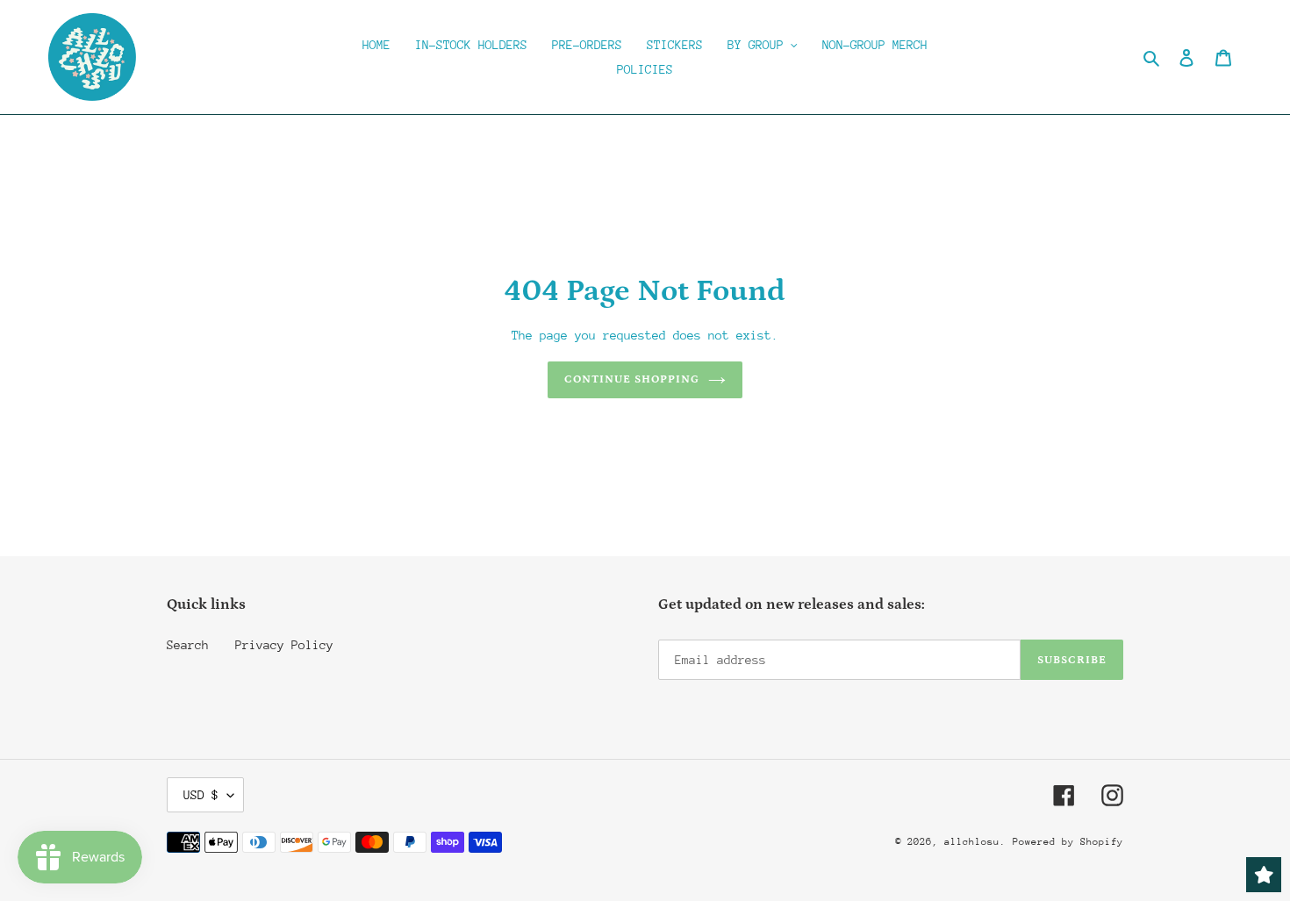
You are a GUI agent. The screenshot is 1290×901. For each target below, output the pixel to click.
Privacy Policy (284, 645)
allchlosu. (975, 841)
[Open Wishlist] (1263, 874)
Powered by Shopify (1068, 841)
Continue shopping (632, 379)
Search (188, 645)
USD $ (201, 795)
